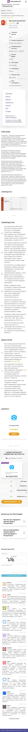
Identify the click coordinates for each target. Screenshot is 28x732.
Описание (8, 93)
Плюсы (7, 96)
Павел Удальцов (10, 117)
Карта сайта (16, 4)
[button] (12, 215)
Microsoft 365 (15, 361)
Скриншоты (9, 102)
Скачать (8, 105)
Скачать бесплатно (10, 501)
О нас (25, 730)
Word (25, 370)
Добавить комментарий (14, 575)
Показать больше (14, 718)
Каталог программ (7, 4)
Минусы (8, 99)
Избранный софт (7, 6)
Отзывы (8, 111)
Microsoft (12, 77)
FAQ (6, 108)
